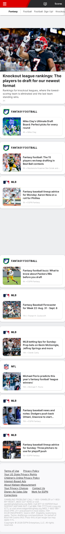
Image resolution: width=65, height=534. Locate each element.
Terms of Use (11, 470)
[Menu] (4, 4)
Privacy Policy (31, 470)
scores (58, 4)
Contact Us (38, 488)
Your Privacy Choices (16, 488)
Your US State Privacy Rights (20, 474)
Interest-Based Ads (15, 481)
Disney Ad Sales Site (15, 491)
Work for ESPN (40, 491)
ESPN (18, 4)
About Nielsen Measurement (20, 484)
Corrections (10, 495)
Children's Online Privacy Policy (22, 477)
